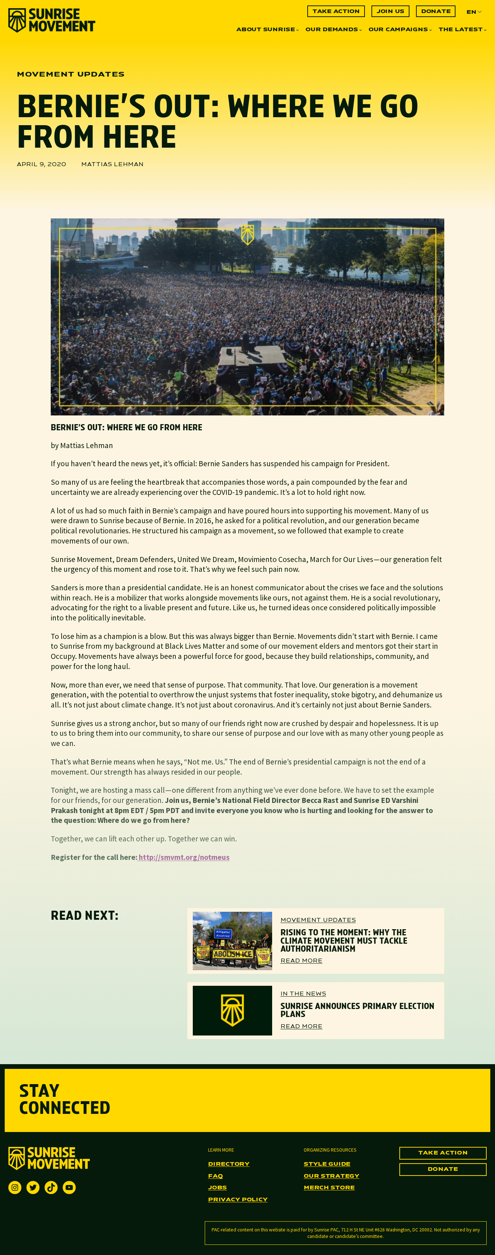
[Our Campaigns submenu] (430, 29)
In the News (303, 994)
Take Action (443, 1153)
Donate (443, 1169)
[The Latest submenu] (485, 29)
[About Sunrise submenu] (297, 29)
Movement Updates (318, 920)
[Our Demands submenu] (360, 29)
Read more (301, 961)
